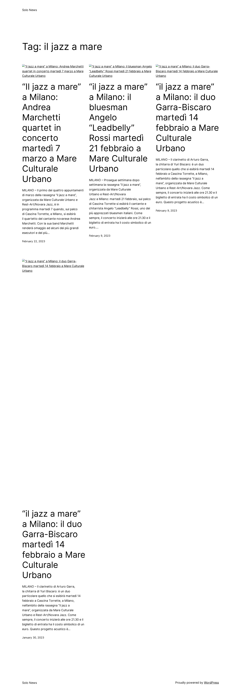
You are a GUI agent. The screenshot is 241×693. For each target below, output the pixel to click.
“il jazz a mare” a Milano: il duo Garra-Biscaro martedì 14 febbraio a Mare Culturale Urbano (187, 117)
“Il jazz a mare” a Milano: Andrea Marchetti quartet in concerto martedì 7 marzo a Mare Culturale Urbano (51, 133)
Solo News (29, 10)
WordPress (211, 682)
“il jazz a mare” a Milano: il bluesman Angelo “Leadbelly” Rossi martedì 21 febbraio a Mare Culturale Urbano (118, 128)
